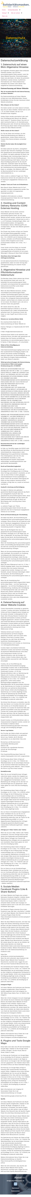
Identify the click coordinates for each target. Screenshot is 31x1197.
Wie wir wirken (15, 13)
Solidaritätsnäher (13, 10)
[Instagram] (15, 1184)
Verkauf (4, 13)
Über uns (4, 16)
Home (4, 10)
